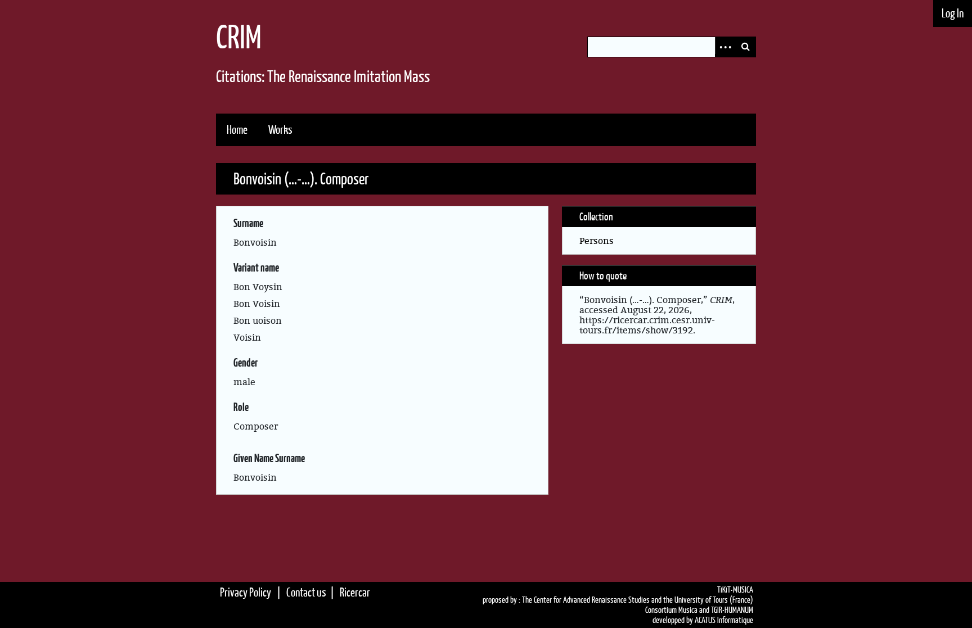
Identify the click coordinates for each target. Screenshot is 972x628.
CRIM (239, 36)
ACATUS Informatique (724, 620)
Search (745, 47)
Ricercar (355, 592)
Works (280, 129)
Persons (596, 240)
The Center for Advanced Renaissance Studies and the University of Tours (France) (637, 600)
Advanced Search (725, 47)
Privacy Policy (245, 592)
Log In (953, 13)
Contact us (306, 592)
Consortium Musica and (677, 610)
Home (237, 129)
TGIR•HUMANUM (732, 610)
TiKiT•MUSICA (735, 590)
